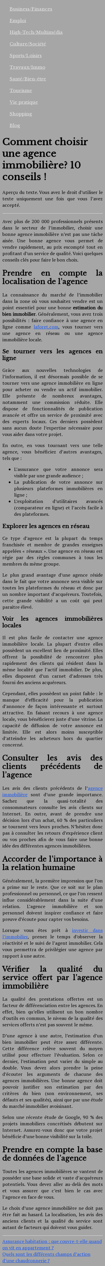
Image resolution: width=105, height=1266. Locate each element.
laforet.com (46, 327)
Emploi (18, 20)
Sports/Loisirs (26, 55)
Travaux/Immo (27, 67)
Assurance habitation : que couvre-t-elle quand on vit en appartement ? (52, 1244)
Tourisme (21, 90)
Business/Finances (31, 9)
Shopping (21, 113)
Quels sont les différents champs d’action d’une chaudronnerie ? (46, 1257)
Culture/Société (28, 44)
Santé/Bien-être (28, 79)
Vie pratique (24, 102)
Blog (15, 125)
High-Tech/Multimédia (36, 32)
